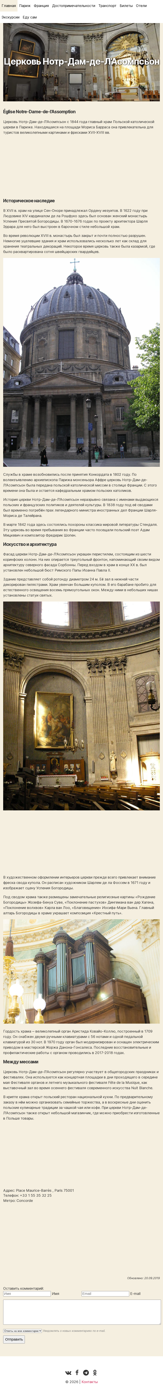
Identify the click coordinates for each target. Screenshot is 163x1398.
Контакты (90, 1382)
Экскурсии (10, 17)
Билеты (126, 6)
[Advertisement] (81, 166)
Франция (41, 6)
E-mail (135, 1293)
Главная (9, 6)
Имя (55, 1293)
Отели (141, 6)
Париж (25, 6)
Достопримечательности (73, 6)
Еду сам (30, 17)
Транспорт (107, 6)
